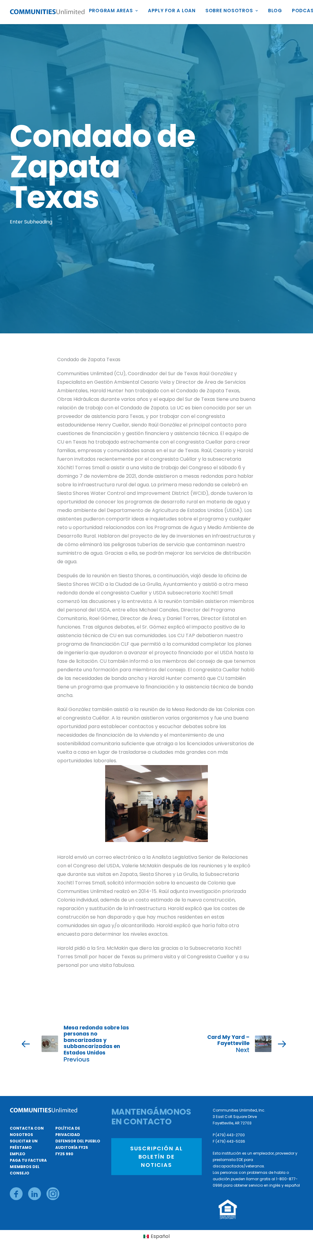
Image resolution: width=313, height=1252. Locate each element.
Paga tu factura (28, 1160)
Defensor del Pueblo (77, 1141)
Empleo (17, 1153)
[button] (16, 1193)
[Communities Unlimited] (47, 12)
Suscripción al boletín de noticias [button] (157, 1157)
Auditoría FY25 (71, 1147)
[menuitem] (115, 12)
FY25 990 (64, 1153)
